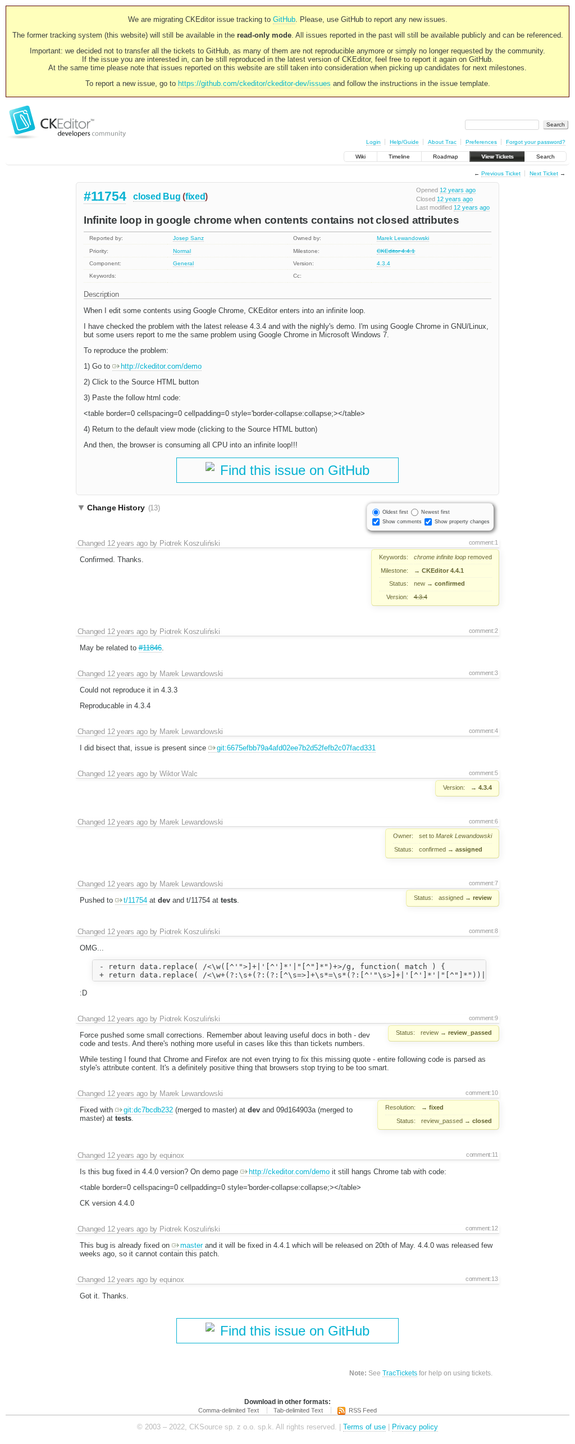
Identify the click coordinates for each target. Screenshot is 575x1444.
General (183, 263)
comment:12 (482, 1228)
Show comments (402, 521)
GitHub (284, 19)
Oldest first (395, 512)
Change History (123, 507)
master (191, 1245)
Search (545, 156)
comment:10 (482, 1092)
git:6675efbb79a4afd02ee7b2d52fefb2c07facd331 (296, 748)
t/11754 (135, 900)
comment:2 (483, 630)
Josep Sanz (188, 238)
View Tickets (497, 156)
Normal (182, 251)
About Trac (442, 142)
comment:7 (483, 883)
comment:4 (483, 730)
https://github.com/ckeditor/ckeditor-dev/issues (254, 83)
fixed (195, 196)
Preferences (481, 142)
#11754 (105, 196)
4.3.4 (383, 263)
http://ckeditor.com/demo (161, 366)
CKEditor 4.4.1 (396, 251)
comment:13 (482, 1278)
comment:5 (483, 772)
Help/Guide (404, 142)
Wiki (360, 156)
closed (147, 196)
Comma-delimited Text (228, 1410)
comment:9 (483, 1018)
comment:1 (483, 542)
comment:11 (482, 1154)
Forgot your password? (535, 142)
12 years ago (458, 190)
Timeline (399, 156)
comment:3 (483, 672)
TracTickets (399, 1373)
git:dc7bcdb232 (148, 1110)
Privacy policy (415, 1427)
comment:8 (483, 930)
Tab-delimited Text (298, 1410)
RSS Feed (363, 1410)
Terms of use (364, 1427)
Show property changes (462, 521)
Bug (171, 196)
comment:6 (483, 821)
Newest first (435, 512)
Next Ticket (544, 173)
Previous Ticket (501, 173)
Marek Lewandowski (403, 238)
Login (373, 142)
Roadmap (445, 156)
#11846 (150, 648)
